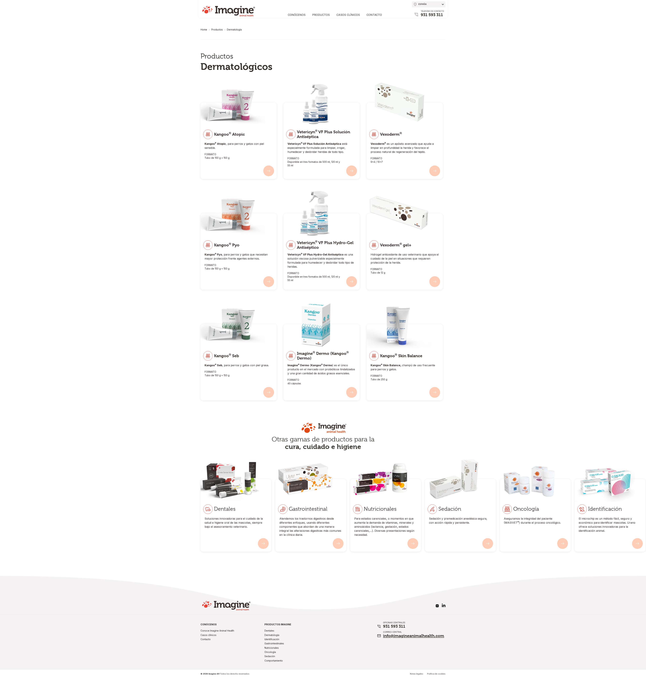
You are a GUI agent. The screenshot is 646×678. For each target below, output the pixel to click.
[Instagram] (437, 605)
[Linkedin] (443, 605)
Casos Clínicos (348, 14)
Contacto (374, 14)
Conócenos (297, 14)
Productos (321, 14)
